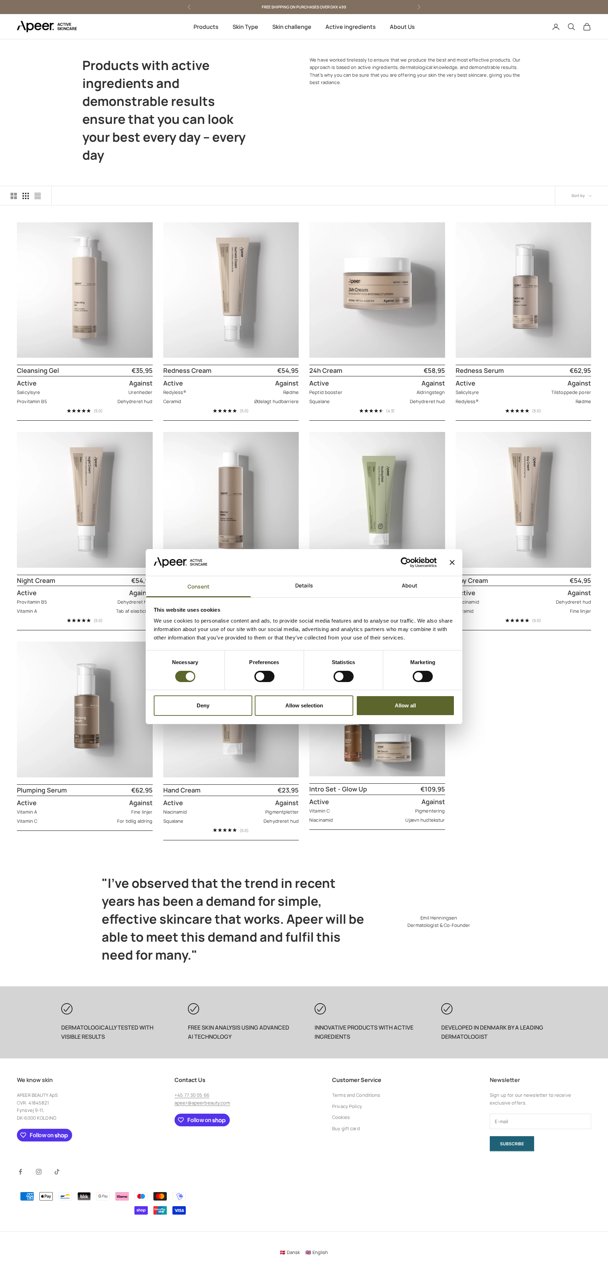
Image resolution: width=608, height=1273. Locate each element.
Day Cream (472, 580)
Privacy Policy (347, 1106)
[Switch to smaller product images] (26, 195)
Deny (203, 705)
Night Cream (36, 580)
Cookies (341, 1117)
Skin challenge (291, 27)
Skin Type (245, 27)
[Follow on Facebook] (20, 1171)
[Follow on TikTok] (57, 1171)
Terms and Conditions (356, 1095)
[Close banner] (452, 562)
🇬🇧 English (316, 1252)
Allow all (405, 705)
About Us (402, 27)
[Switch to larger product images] (14, 195)
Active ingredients (350, 27)
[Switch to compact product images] (37, 195)
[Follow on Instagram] (38, 1171)
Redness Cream (187, 370)
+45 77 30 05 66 (192, 1095)
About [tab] (409, 585)
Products (206, 27)
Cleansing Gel (38, 370)
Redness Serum (480, 370)
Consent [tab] (198, 586)
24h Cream (325, 370)
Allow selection (304, 705)
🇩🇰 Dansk (290, 1252)
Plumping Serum (42, 790)
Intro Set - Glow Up (338, 789)
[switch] (264, 676)
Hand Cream (182, 790)
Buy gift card (346, 1128)
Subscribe (512, 1143)
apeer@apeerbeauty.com (202, 1103)
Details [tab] (304, 585)
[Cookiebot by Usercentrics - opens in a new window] (406, 562)
